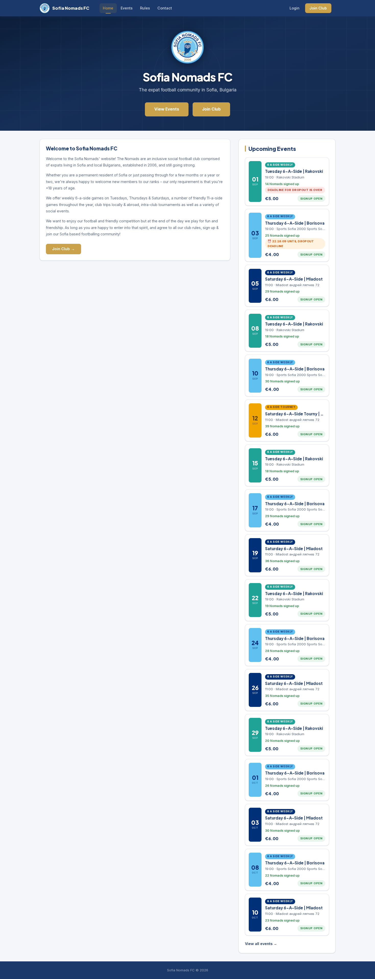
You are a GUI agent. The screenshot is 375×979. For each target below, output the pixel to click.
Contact (164, 8)
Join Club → (63, 249)
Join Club (318, 8)
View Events (166, 109)
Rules (145, 8)
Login (294, 8)
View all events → (261, 943)
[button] (287, 181)
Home (108, 8)
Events (127, 8)
